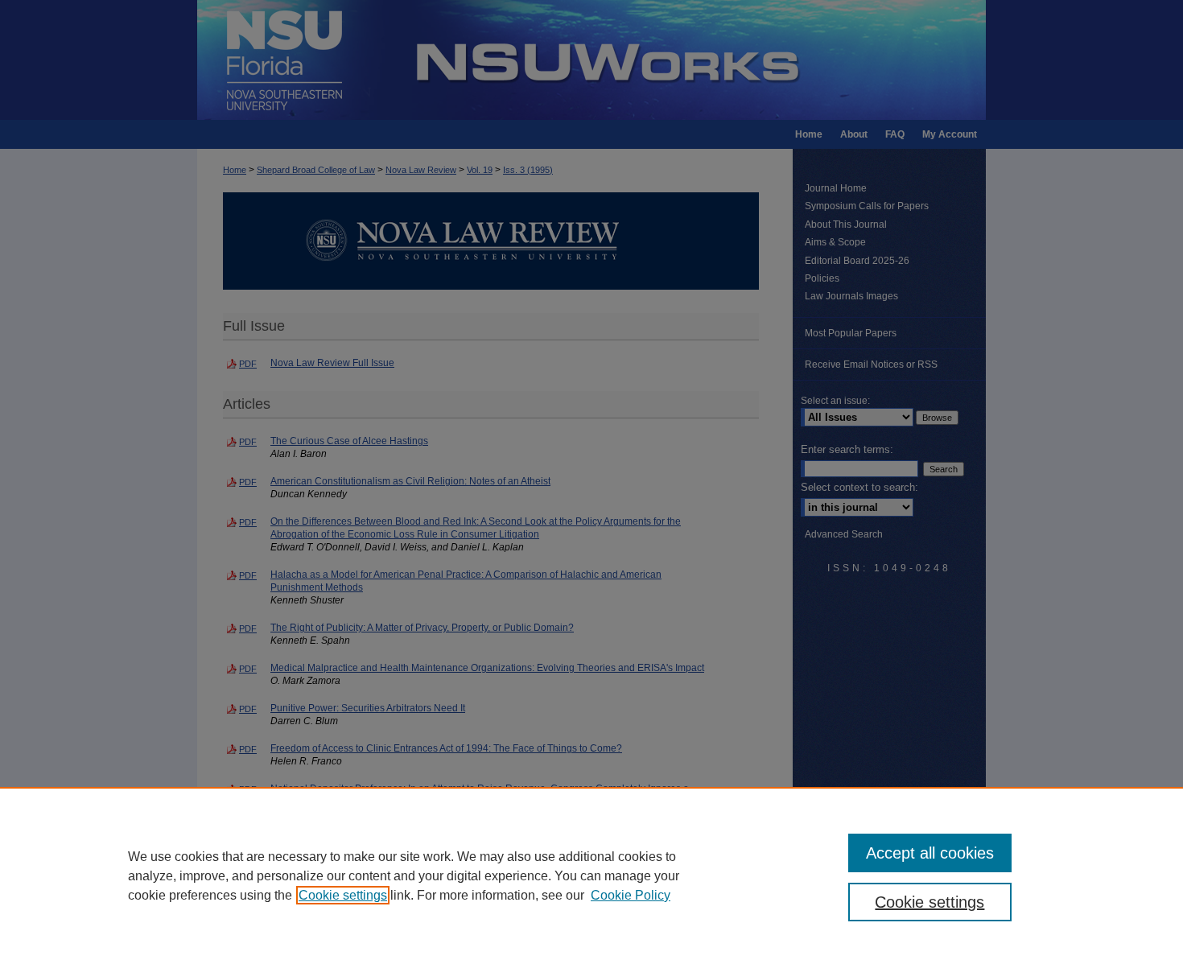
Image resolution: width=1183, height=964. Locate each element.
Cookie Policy (630, 895)
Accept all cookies (930, 853)
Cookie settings (343, 895)
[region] (591, 875)
